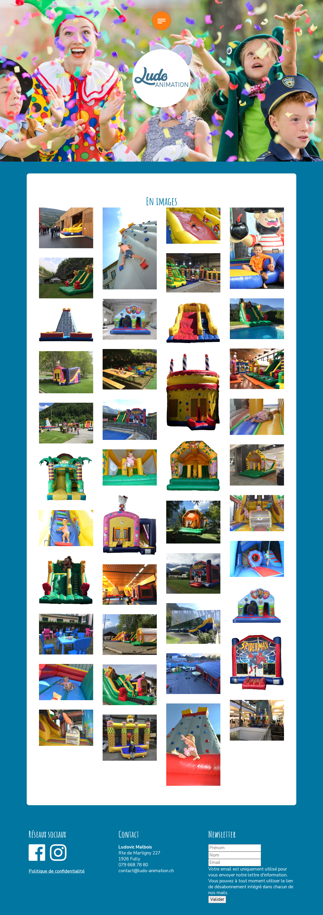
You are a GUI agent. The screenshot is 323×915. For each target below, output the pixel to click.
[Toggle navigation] (161, 20)
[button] (66, 228)
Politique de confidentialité (57, 871)
